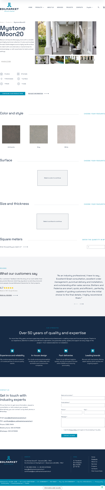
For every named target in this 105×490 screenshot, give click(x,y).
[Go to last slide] (37, 59)
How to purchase (96, 471)
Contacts (79, 7)
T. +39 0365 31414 (30, 467)
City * (85, 409)
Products (9, 22)
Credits (27, 483)
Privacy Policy (73, 430)
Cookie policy (5, 483)
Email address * (65, 402)
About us (50, 7)
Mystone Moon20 (19, 22)
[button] (42, 60)
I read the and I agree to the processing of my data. (82, 430)
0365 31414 (9, 424)
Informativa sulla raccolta (52, 488)
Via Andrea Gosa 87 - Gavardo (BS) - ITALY (38, 461)
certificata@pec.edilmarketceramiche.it (18, 421)
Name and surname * (67, 395)
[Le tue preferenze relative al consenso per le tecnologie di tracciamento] (102, 487)
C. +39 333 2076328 (44, 467)
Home (30, 7)
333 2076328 (15, 428)
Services (60, 7)
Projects (69, 7)
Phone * (63, 409)
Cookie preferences (17, 483)
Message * (64, 416)
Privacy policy (99, 481)
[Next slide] (93, 59)
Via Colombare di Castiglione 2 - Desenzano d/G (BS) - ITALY (43, 463)
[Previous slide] (76, 304)
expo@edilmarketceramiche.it (15, 418)
